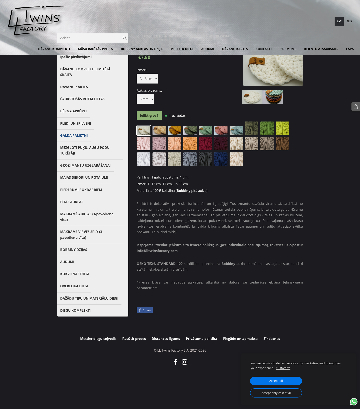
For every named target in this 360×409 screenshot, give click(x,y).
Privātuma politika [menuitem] (201, 338)
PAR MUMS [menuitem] (288, 49)
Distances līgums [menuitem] (166, 338)
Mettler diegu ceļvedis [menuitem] (98, 338)
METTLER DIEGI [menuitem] (181, 49)
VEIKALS (143, 36)
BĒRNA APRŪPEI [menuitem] (73, 111)
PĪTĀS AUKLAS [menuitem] (71, 202)
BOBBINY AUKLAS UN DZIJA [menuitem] (141, 49)
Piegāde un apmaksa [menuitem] (240, 338)
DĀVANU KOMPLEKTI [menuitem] (54, 49)
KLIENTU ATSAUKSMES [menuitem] (321, 49)
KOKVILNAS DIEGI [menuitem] (74, 274)
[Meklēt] (124, 38)
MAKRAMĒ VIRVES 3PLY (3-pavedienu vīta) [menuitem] (81, 234)
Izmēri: (142, 70)
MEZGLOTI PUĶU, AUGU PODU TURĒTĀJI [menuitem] (85, 150)
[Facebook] (175, 362)
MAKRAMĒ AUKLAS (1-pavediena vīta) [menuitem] (87, 217)
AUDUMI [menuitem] (207, 49)
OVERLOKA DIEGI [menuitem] (74, 286)
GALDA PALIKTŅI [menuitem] (74, 135)
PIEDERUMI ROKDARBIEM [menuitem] (81, 189)
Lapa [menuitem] (350, 49)
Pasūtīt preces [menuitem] (134, 338)
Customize (283, 368)
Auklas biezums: (149, 90)
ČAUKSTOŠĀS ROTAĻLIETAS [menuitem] (82, 99)
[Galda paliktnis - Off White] (252, 97)
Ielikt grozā (149, 115)
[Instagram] (184, 362)
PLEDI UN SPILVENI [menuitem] (75, 123)
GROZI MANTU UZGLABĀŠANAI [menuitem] (85, 165)
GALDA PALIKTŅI (169, 36)
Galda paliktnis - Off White (209, 36)
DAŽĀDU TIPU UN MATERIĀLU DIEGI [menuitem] (89, 298)
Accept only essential (276, 393)
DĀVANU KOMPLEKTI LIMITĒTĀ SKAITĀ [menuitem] (85, 72)
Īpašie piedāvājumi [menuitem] (76, 56)
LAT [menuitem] (339, 21)
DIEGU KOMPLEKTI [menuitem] (75, 310)
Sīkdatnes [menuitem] (272, 338)
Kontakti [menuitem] (264, 49)
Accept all (276, 381)
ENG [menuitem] (349, 21)
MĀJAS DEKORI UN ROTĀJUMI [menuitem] (84, 177)
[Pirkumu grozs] (355, 106)
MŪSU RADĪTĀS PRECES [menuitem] (95, 49)
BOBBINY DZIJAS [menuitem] (73, 249)
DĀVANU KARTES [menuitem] (235, 49)
